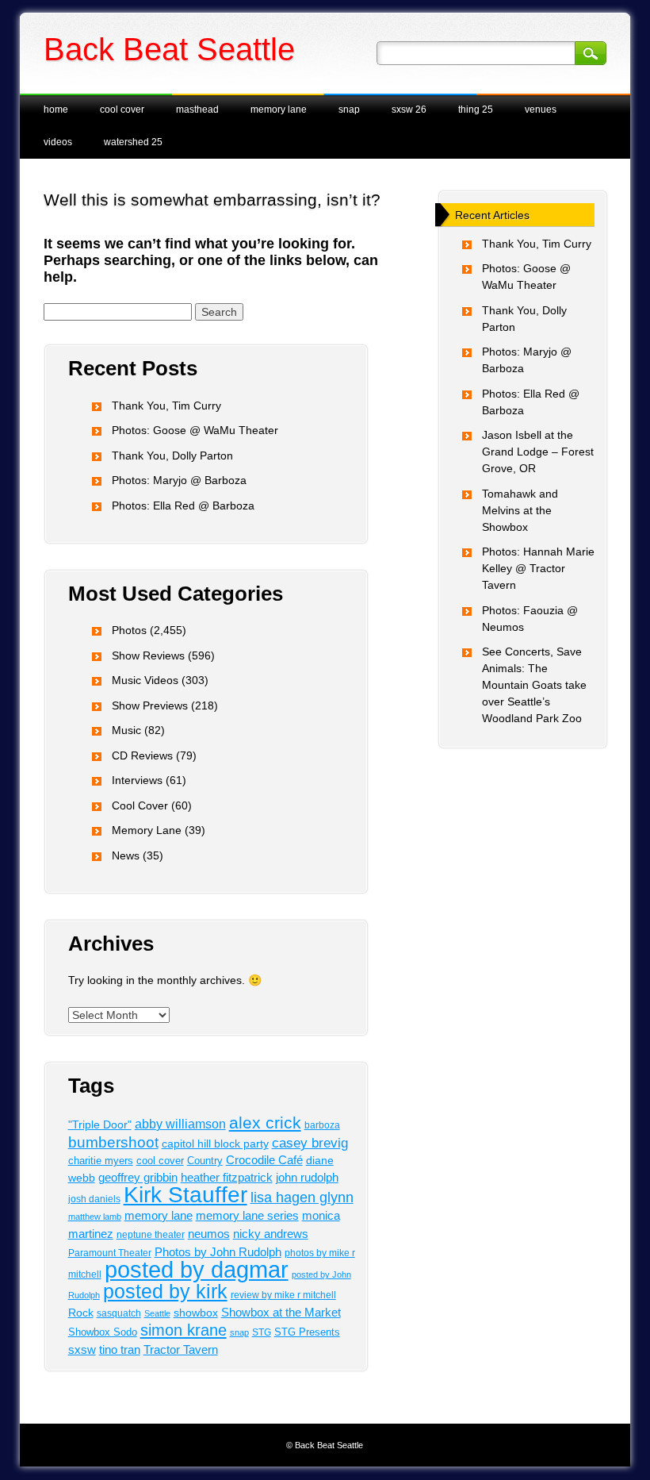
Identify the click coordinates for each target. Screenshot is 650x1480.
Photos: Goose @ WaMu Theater (195, 430)
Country (205, 1161)
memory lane (158, 1215)
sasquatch (119, 1313)
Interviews (137, 780)
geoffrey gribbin (138, 1177)
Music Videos (145, 680)
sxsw (82, 1349)
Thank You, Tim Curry (166, 405)
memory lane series (247, 1215)
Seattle (157, 1313)
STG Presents (307, 1332)
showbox (196, 1313)
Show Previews (150, 705)
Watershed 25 (133, 142)
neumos (209, 1233)
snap (239, 1332)
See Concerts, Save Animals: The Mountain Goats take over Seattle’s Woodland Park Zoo (534, 685)
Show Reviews (148, 655)
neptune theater (151, 1234)
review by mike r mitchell (283, 1295)
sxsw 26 (409, 109)
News (126, 855)
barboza (322, 1125)
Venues (540, 109)
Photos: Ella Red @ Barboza (183, 505)
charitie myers (100, 1161)
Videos (58, 142)
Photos (129, 630)
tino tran (119, 1350)
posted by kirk (165, 1291)
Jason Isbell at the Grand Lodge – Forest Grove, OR (538, 452)
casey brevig (310, 1143)
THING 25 (475, 109)
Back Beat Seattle (169, 49)
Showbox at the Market (281, 1312)
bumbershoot (113, 1142)
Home (56, 109)
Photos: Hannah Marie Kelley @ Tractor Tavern (538, 568)
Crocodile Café (264, 1160)
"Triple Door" (100, 1124)
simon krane (183, 1330)
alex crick (265, 1122)
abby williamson (180, 1124)
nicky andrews (270, 1234)
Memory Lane (278, 109)
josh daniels (94, 1199)
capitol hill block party (215, 1144)
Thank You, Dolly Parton (172, 455)
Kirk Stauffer (185, 1194)
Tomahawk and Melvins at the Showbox (520, 510)
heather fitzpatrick (227, 1177)
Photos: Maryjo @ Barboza (179, 480)
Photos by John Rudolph (218, 1252)
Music (126, 730)
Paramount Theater (109, 1252)
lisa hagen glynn (302, 1197)
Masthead (197, 109)
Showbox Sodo (102, 1332)
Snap (349, 109)
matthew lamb (94, 1216)
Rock (81, 1313)
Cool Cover (122, 109)
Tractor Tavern (180, 1350)
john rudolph (307, 1177)
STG (261, 1332)
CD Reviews (142, 755)
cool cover (160, 1161)
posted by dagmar (197, 1269)
